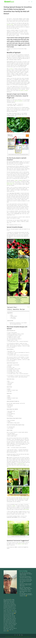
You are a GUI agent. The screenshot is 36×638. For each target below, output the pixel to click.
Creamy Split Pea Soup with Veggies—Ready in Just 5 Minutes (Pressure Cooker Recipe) (26, 584)
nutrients (11, 68)
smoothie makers (10, 184)
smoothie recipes (10, 24)
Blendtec (20, 180)
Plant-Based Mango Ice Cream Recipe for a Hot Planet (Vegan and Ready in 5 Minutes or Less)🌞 (26, 594)
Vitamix (16, 180)
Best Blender (26, 509)
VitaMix (13, 505)
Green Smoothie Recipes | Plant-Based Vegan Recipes (14, 636)
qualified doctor (21, 463)
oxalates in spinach (24, 90)
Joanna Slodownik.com (27, 636)
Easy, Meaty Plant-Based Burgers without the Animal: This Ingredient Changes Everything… (26, 573)
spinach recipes (26, 497)
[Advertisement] (14, 556)
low (19, 89)
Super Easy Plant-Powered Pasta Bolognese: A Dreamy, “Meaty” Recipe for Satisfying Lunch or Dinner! (26, 588)
